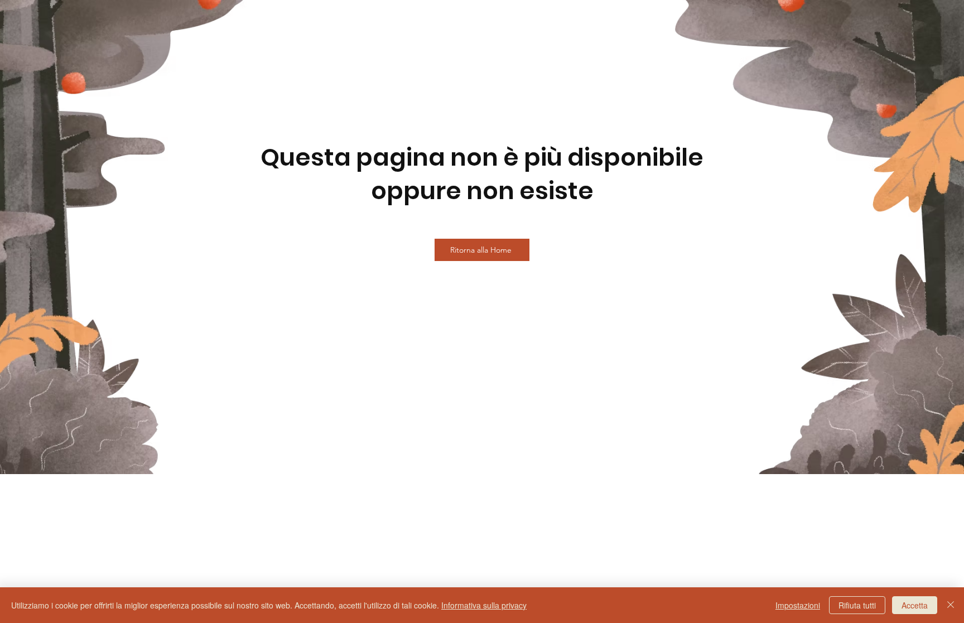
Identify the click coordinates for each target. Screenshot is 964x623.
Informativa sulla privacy (484, 605)
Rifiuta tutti (857, 605)
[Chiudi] (950, 605)
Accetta (915, 605)
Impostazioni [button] (797, 605)
